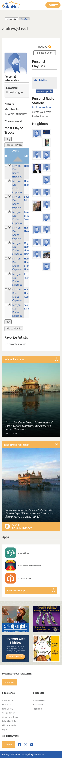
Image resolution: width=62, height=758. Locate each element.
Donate (53, 5)
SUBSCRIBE (10, 682)
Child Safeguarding (9, 725)
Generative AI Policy (10, 717)
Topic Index (37, 708)
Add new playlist (43, 91)
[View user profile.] (16, 64)
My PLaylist (39, 79)
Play (8, 139)
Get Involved (38, 704)
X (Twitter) (25, 744)
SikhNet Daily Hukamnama (29, 565)
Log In (4, 729)
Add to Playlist (14, 144)
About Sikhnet (7, 700)
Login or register (41, 107)
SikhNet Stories (24, 578)
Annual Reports (39, 700)
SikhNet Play (23, 552)
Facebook (19, 744)
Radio (43, 47)
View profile (12, 18)
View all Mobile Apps (16, 590)
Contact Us (6, 704)
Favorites (24, 19)
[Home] (11, 4)
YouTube (31, 744)
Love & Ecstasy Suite (28, 216)
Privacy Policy (7, 708)
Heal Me (28, 165)
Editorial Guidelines (9, 721)
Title (26, 156)
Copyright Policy (8, 712)
